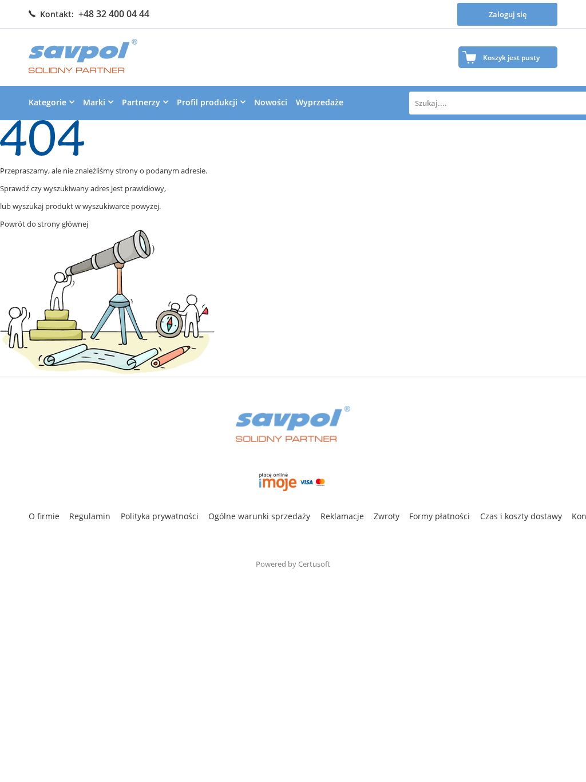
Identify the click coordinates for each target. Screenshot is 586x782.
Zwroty (386, 516)
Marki (94, 102)
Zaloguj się (507, 14)
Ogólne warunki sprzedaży (259, 516)
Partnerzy (141, 102)
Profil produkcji (207, 102)
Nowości (270, 102)
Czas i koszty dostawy (521, 516)
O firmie (44, 516)
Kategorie (47, 102)
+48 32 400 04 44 (113, 13)
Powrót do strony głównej (44, 224)
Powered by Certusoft (293, 564)
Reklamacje (342, 516)
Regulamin (89, 516)
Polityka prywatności (160, 516)
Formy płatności (439, 516)
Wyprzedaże (319, 102)
